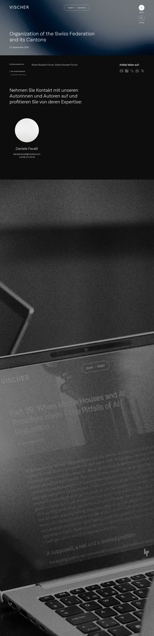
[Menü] (141, 8)
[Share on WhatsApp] (137, 71)
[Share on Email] (122, 71)
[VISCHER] (19, 7)
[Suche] (141, 18)
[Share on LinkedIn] (127, 71)
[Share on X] (142, 71)
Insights (71, 8)
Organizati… (82, 8)
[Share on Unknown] (132, 71)
